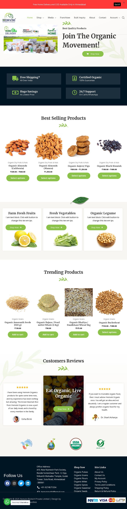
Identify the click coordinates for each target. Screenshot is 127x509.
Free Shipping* (30, 77)
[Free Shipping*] (15, 78)
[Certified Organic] (74, 78)
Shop (39, 17)
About (92, 17)
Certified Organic (90, 77)
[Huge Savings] (15, 92)
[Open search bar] (123, 17)
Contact (102, 17)
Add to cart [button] (17, 334)
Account (114, 17)
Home (30, 17)
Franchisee (65, 17)
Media (51, 17)
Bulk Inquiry (79, 17)
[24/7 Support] (74, 92)
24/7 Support (87, 91)
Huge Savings (29, 91)
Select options (18, 178)
